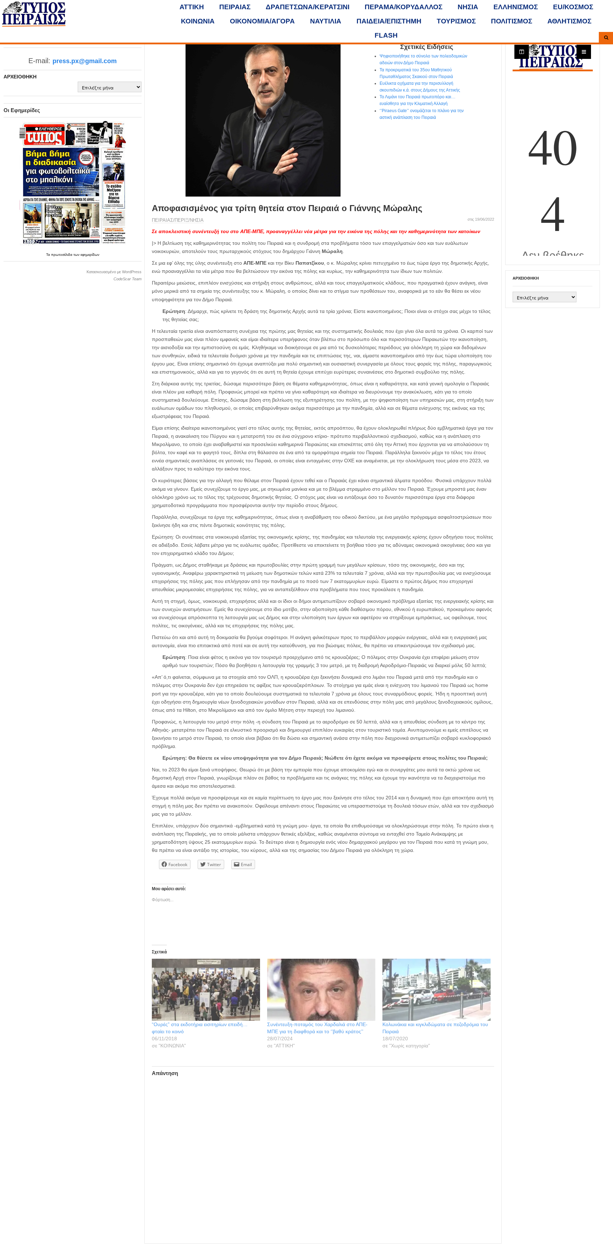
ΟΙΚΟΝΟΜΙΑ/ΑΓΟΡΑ (262, 21)
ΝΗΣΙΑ (468, 7)
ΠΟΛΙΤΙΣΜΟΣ (511, 21)
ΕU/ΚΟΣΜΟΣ (573, 7)
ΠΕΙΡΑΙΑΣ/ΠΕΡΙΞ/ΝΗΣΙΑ (178, 220)
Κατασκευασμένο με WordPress (114, 272)
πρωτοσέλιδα (62, 255)
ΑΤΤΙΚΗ (192, 7)
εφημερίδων (90, 255)
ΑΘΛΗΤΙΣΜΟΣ (569, 21)
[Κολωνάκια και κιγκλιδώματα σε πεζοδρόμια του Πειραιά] (436, 989)
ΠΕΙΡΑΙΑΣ (234, 7)
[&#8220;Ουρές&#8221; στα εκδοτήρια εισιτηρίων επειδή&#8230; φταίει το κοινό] (206, 989)
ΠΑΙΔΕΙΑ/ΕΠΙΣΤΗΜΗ (389, 21)
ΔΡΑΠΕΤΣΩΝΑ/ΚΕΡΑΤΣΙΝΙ (307, 7)
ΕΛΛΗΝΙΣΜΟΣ (515, 7)
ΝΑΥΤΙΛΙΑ (325, 21)
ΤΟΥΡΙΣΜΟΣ (456, 21)
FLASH (386, 35)
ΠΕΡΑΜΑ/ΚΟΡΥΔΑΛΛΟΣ (403, 7)
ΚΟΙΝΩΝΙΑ (198, 21)
